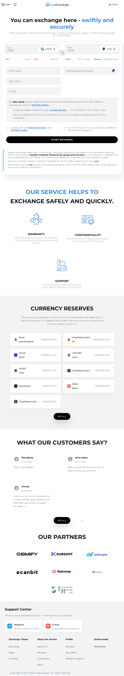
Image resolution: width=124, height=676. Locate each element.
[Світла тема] (15, 4)
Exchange (14, 646)
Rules (12, 652)
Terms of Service (37, 128)
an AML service (58, 110)
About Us (42, 646)
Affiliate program (75, 658)
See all (62, 416)
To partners (43, 658)
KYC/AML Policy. (40, 105)
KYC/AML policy (19, 130)
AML (30, 164)
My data (70, 646)
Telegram (100, 647)
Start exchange (62, 139)
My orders (71, 652)
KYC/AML (13, 658)
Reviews (41, 652)
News (40, 664)
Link (96, 161)
